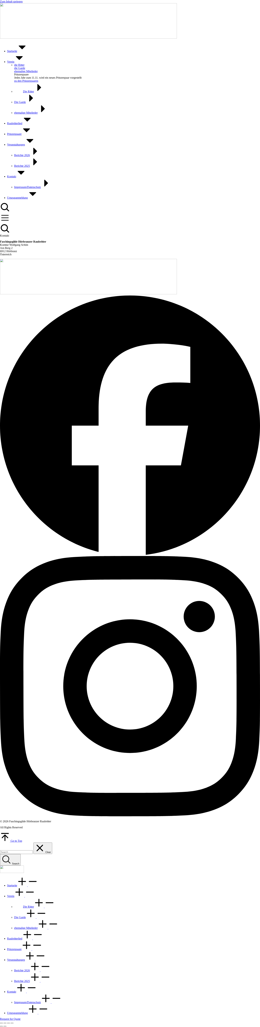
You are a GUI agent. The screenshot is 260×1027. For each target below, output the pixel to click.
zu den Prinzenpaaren (26, 80)
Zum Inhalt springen (11, 1)
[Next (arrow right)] (5, 1026)
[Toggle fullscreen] (8, 1023)
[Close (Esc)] (1, 1023)
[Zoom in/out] (12, 1023)
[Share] (5, 1023)
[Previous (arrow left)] (1, 1026)
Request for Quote (10, 1018)
